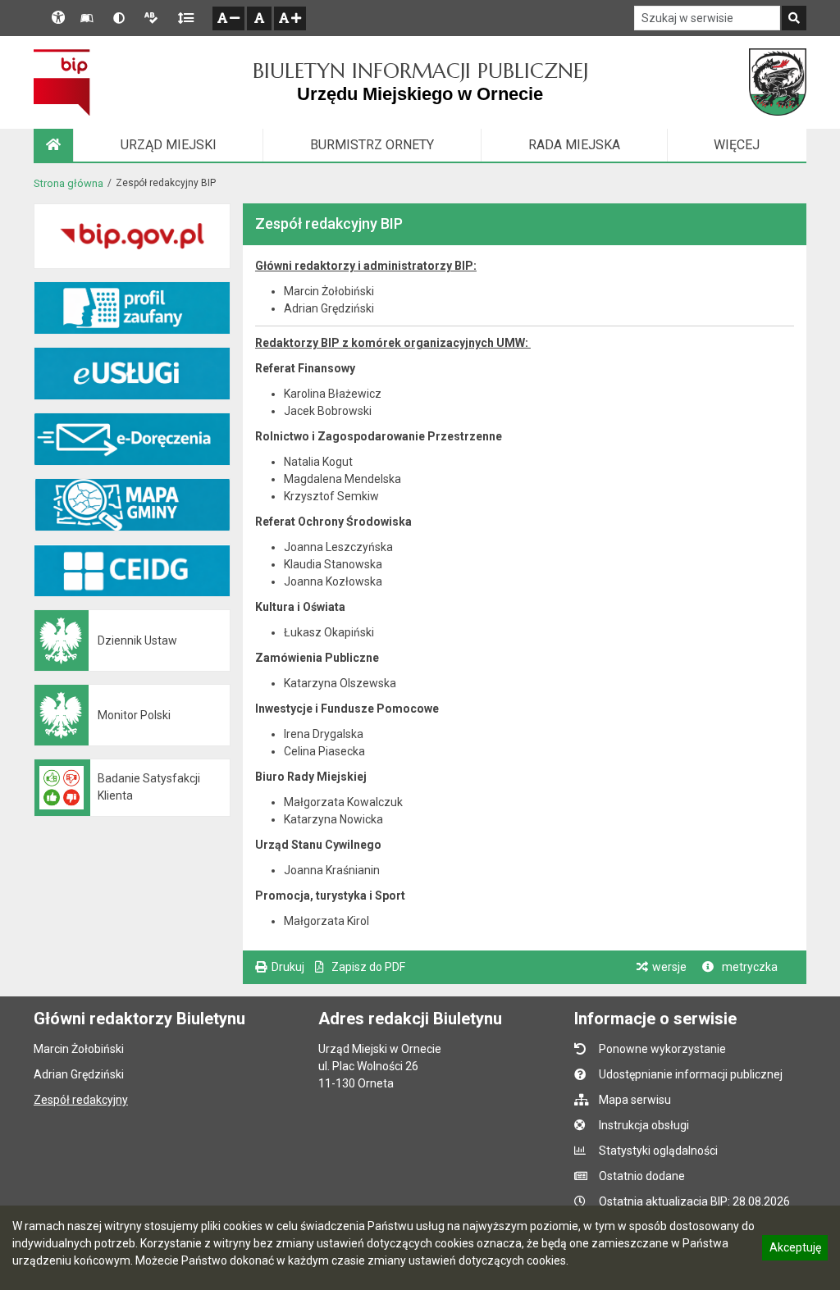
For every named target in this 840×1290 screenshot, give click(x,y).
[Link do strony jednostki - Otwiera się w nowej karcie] (777, 82)
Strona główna (68, 183)
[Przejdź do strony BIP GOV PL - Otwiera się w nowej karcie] (62, 82)
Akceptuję (795, 1250)
